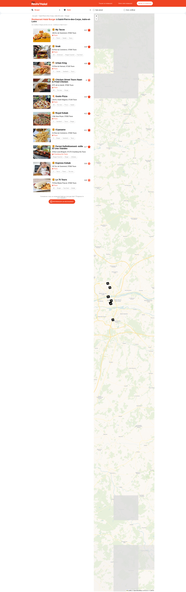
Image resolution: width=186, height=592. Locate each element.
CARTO (152, 590)
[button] (108, 296)
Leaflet (130, 590)
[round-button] (59, 10)
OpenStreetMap (138, 590)
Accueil (34, 16)
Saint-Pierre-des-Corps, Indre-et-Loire (51, 16)
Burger (67, 16)
